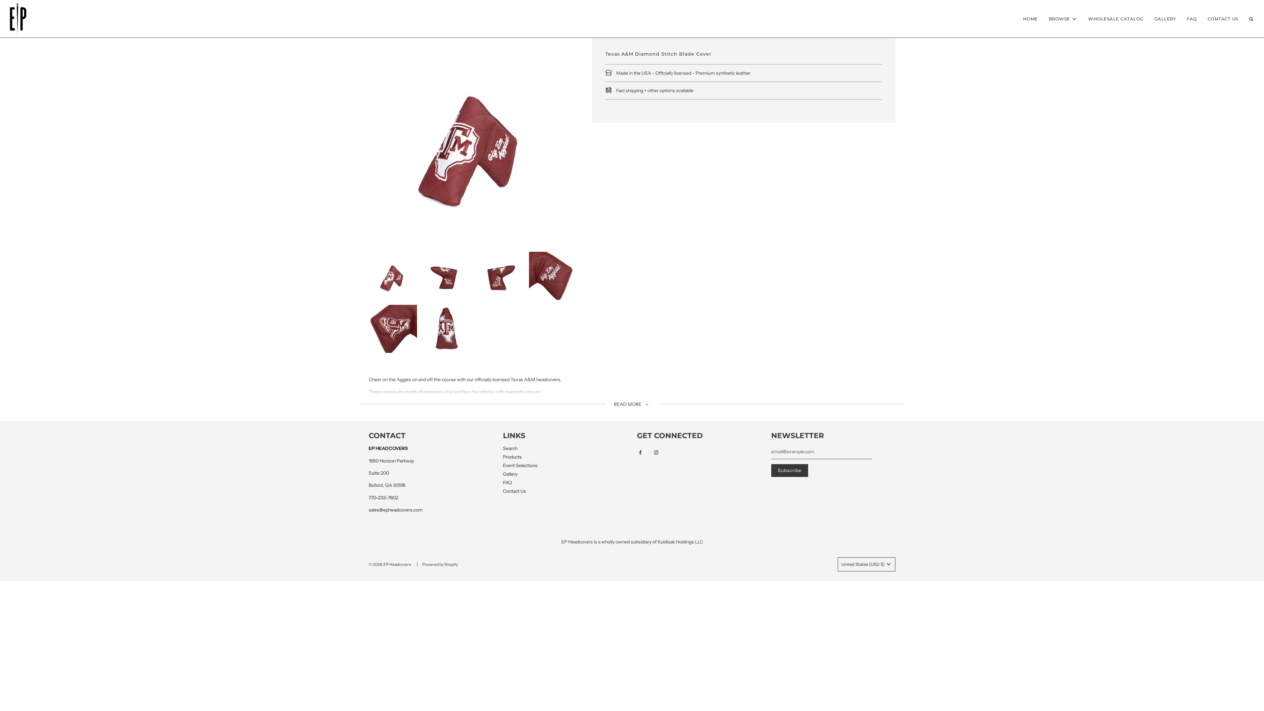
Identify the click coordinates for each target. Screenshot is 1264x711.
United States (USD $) (863, 564)
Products (512, 457)
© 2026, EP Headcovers (390, 564)
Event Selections (520, 465)
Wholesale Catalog (1116, 18)
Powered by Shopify (440, 564)
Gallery (1165, 18)
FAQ (1192, 18)
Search (510, 448)
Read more (628, 404)
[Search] (1251, 19)
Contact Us (1223, 18)
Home (1030, 18)
